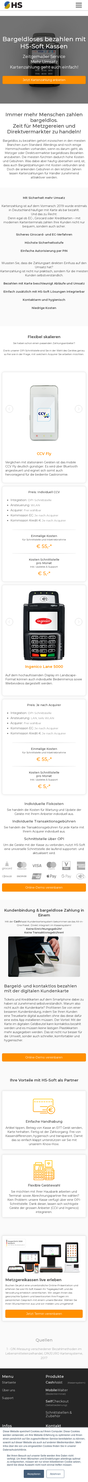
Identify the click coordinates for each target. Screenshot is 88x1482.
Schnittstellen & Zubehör (59, 1414)
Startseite (9, 1382)
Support (8, 1398)
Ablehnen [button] (55, 1473)
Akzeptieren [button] (34, 1473)
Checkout (58, 1403)
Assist (65, 1382)
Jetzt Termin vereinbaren (44, 1314)
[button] (13, 425)
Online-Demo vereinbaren (44, 887)
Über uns (8, 1390)
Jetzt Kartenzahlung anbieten (44, 80)
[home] (12, 5)
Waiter (57, 1391)
